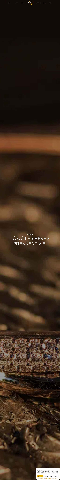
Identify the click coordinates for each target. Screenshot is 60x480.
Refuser (46, 476)
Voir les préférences (54, 476)
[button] (0, 240)
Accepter (40, 476)
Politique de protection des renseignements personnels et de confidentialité (47, 478)
